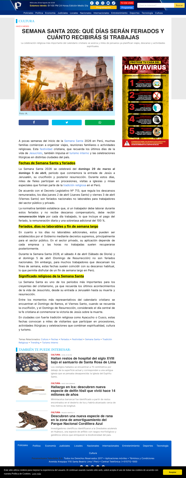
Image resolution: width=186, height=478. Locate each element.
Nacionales (85, 13)
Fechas (54, 339)
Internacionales (101, 13)
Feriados (65, 339)
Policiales (28, 13)
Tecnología (147, 13)
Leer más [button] (36, 474)
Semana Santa (73, 141)
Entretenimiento (119, 13)
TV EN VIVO (127, 3)
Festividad (77, 339)
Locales (74, 13)
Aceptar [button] (172, 472)
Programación (103, 7)
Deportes (134, 13)
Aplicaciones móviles (116, 458)
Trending (35, 342)
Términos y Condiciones (141, 458)
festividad (46, 149)
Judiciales (63, 13)
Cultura (159, 13)
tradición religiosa (74, 185)
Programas (127, 7)
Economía (50, 13)
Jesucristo (35, 153)
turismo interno (79, 153)
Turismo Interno (50, 342)
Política (39, 13)
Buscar (179, 5)
